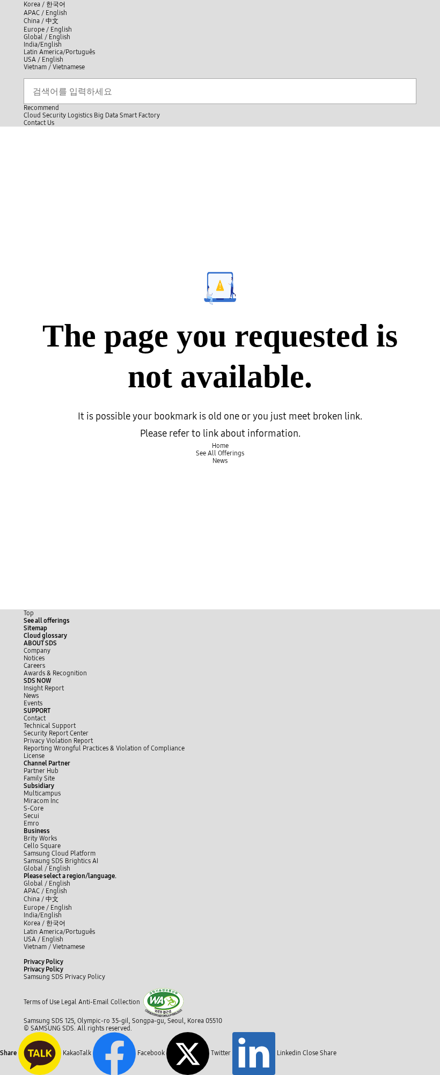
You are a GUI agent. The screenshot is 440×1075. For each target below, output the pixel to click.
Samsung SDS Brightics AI (62, 861)
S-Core (33, 808)
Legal (69, 1002)
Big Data (106, 115)
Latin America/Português (59, 52)
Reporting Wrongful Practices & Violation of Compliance (104, 748)
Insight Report (44, 688)
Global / (47, 868)
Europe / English (48, 29)
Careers (34, 665)
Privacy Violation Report (58, 741)
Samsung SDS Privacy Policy (64, 977)
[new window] (163, 1002)
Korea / (44, 4)
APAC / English (45, 13)
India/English (43, 44)
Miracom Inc (41, 801)
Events (33, 703)
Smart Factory (140, 115)
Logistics (80, 115)
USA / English (43, 59)
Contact (35, 718)
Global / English (47, 37)
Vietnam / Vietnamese (54, 67)
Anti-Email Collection (109, 1002)
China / (41, 21)
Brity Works (40, 838)
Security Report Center (56, 733)
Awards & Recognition (55, 673)
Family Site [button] (39, 778)
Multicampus (42, 793)
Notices (34, 658)
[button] (40, 643)
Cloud (32, 115)
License (34, 756)
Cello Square (42, 846)
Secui (31, 816)
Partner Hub (41, 771)
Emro (31, 823)
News (31, 696)
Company (37, 650)
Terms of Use (42, 1002)
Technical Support (50, 726)
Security (54, 115)
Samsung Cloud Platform (60, 853)
